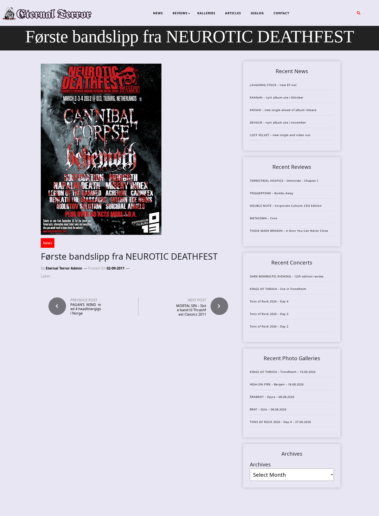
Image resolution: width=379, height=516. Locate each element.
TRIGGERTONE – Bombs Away (271, 193)
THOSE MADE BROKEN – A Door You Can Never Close (289, 231)
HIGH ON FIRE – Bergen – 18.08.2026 (277, 384)
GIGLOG (257, 13)
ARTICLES (233, 13)
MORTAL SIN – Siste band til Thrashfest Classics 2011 (191, 309)
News (47, 243)
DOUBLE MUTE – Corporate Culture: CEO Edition (286, 206)
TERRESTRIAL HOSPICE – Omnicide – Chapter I (284, 181)
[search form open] (359, 13)
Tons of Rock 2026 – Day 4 (269, 301)
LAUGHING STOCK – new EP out (273, 85)
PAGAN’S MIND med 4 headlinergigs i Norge (85, 309)
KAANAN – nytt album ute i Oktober (277, 97)
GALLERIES (206, 13)
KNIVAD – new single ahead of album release (283, 110)
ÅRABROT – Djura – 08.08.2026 (272, 397)
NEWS (158, 13)
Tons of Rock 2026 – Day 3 (269, 314)
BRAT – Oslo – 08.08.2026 (268, 409)
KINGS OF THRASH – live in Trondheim (278, 289)
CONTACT (281, 13)
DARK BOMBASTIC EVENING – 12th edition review (287, 276)
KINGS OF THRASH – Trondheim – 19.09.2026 (283, 372)
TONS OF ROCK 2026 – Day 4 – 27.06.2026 (280, 422)
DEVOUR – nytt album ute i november (278, 122)
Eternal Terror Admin (64, 268)
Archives (260, 464)
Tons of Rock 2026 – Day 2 (269, 326)
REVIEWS (180, 13)
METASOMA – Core (263, 218)
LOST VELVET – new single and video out (280, 135)
